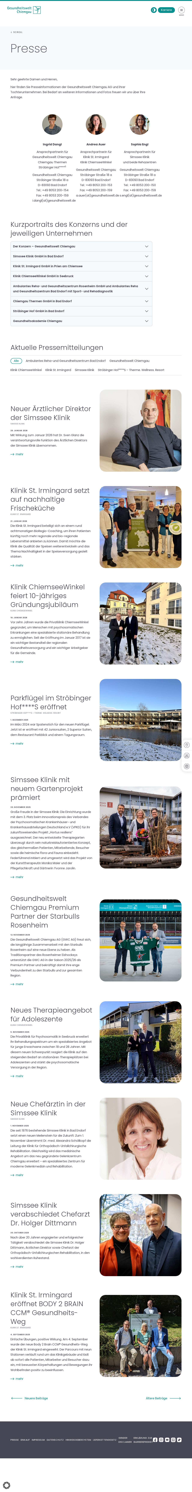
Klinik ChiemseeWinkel (26, 370)
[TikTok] (179, 1439)
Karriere (166, 10)
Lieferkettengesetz (105, 1439)
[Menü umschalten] (181, 10)
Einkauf (25, 1439)
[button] (6, 1485)
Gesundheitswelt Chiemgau (129, 361)
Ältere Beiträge (156, 1398)
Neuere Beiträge (36, 1398)
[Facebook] (155, 1439)
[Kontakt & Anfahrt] (187, 745)
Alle (16, 361)
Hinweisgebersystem (78, 1439)
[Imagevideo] (187, 755)
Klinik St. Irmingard (58, 370)
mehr (19, 454)
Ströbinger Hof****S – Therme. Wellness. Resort (131, 370)
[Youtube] (167, 1439)
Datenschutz (55, 1439)
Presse (14, 1439)
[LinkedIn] (173, 1439)
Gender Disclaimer (125, 1439)
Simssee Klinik (84, 370)
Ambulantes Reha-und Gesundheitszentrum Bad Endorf (66, 361)
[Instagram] (161, 1439)
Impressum (38, 1439)
